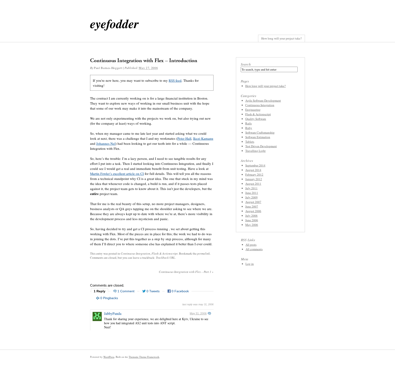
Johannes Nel (105, 143)
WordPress (108, 356)
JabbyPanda (112, 313)
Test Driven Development (261, 146)
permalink (203, 253)
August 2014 (253, 170)
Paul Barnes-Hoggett (108, 68)
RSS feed (175, 80)
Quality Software (255, 119)
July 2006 (251, 215)
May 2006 (251, 225)
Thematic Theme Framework (144, 356)
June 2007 (251, 206)
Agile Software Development (263, 100)
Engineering (253, 110)
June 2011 (251, 193)
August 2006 (253, 211)
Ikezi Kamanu (203, 138)
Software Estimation (257, 137)
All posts (251, 244)
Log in (250, 264)
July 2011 (251, 188)
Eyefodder (114, 23)
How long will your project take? (281, 38)
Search (246, 64)
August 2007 (253, 202)
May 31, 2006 (198, 313)
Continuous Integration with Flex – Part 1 (186, 272)
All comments (254, 249)
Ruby (248, 128)
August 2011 (253, 184)
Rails (248, 123)
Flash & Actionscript (165, 253)
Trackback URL (165, 258)
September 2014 (255, 165)
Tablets (249, 142)
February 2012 (254, 174)
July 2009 (251, 197)
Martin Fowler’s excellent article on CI (117, 173)
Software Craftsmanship (260, 132)
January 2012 (253, 179)
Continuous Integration (135, 253)
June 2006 (251, 220)
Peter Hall (184, 138)
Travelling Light (255, 151)
